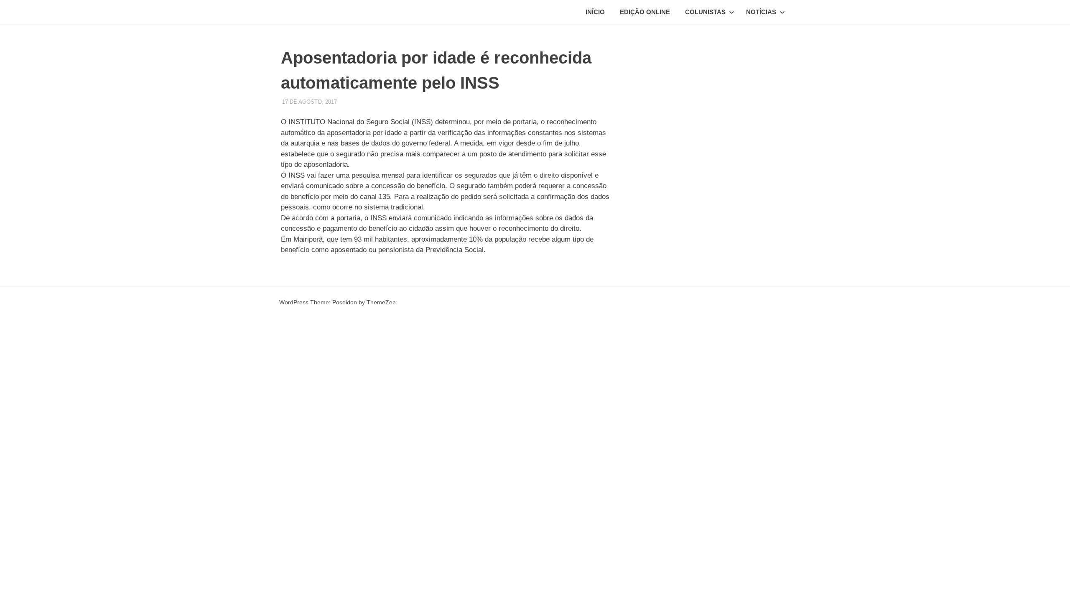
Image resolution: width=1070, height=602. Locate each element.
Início (595, 11)
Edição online (645, 11)
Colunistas (705, 11)
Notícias (761, 11)
